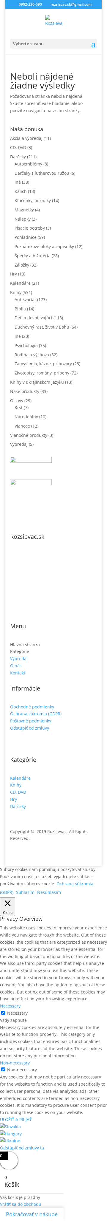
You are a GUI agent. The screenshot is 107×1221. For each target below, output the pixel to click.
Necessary (17, 1013)
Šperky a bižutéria (33, 256)
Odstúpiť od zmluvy (29, 728)
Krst (19, 407)
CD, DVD (18, 147)
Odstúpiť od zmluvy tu (22, 1148)
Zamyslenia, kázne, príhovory (43, 363)
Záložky (22, 265)
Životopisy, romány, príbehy (42, 373)
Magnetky (24, 210)
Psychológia (26, 345)
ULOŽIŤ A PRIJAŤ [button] (16, 1119)
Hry (13, 274)
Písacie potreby (30, 228)
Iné (18, 182)
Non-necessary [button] (15, 1063)
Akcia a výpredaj (26, 138)
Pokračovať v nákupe (32, 1214)
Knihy (15, 292)
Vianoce (22, 426)
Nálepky (23, 219)
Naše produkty (24, 391)
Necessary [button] (10, 1006)
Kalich (21, 191)
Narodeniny (26, 417)
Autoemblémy (28, 164)
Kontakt (17, 673)
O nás (16, 665)
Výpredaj (19, 444)
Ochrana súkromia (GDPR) (36, 713)
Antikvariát (25, 299)
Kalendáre (20, 283)
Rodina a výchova (32, 355)
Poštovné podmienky (30, 721)
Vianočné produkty (28, 435)
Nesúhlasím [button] (49, 892)
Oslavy (16, 400)
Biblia (20, 309)
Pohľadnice (26, 237)
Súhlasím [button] (25, 892)
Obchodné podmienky (32, 707)
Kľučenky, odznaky (33, 200)
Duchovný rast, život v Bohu (42, 327)
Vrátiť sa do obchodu (20, 1204)
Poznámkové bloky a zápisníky (44, 246)
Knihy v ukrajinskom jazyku (37, 382)
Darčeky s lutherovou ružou (42, 173)
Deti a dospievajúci (33, 318)
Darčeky (18, 157)
